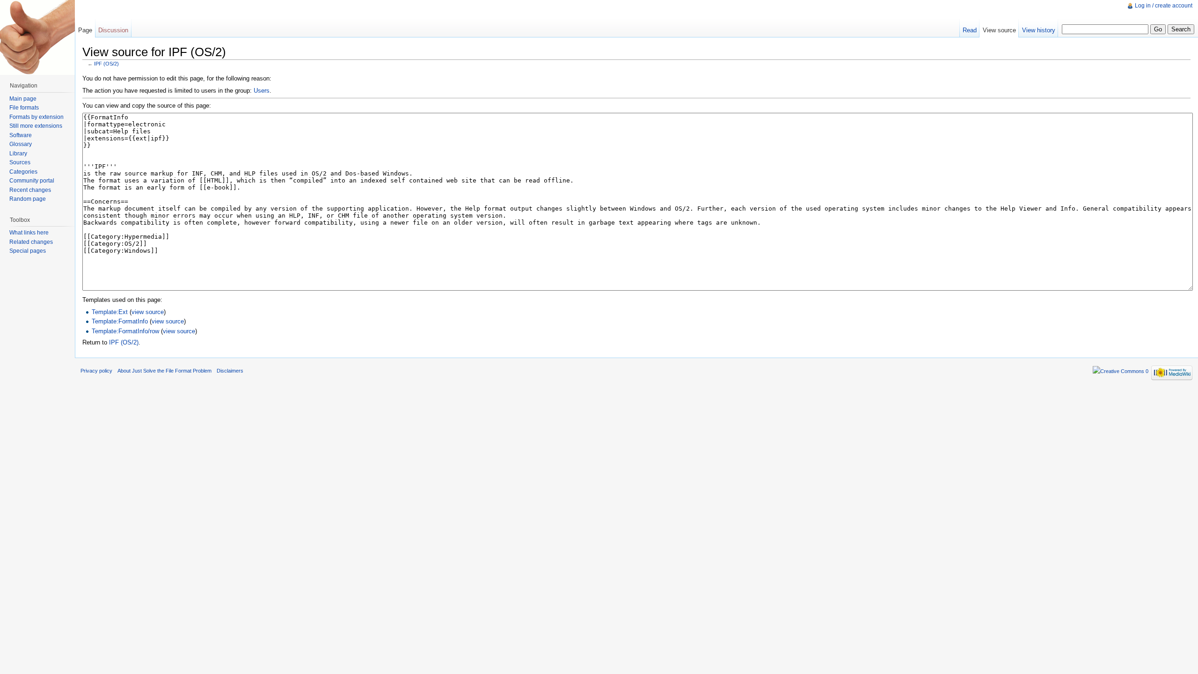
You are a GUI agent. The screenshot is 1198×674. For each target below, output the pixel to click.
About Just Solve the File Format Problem (164, 371)
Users (262, 90)
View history (1038, 30)
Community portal (31, 180)
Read (970, 30)
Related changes (31, 242)
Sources (19, 162)
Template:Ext (110, 311)
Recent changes (30, 190)
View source (999, 30)
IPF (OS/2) (106, 63)
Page (85, 30)
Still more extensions (35, 126)
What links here (29, 232)
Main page (23, 98)
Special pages (27, 251)
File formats (24, 107)
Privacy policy (96, 371)
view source (147, 311)
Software (20, 135)
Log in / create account (1163, 5)
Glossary (20, 144)
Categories (23, 171)
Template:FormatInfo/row (125, 331)
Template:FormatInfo (120, 321)
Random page (27, 199)
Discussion (113, 30)
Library (18, 153)
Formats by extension (36, 117)
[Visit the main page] (37, 37)
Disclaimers (230, 371)
